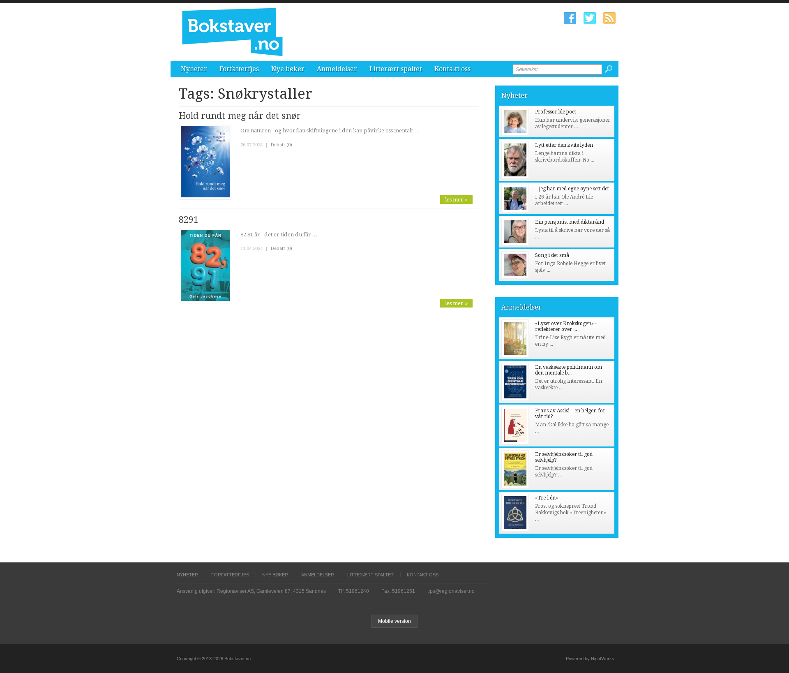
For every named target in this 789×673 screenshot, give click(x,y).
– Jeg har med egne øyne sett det (572, 189)
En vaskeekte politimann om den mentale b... (568, 370)
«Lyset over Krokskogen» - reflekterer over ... (566, 326)
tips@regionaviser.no (451, 591)
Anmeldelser (337, 69)
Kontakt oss (452, 69)
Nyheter (194, 69)
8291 (188, 220)
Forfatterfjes (239, 69)
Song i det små (552, 255)
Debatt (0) (281, 145)
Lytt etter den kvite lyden (564, 145)
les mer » (456, 200)
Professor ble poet (555, 112)
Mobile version (394, 621)
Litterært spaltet (395, 69)
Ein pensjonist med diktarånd (569, 222)
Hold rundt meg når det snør (240, 116)
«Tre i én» (546, 498)
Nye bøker (288, 69)
